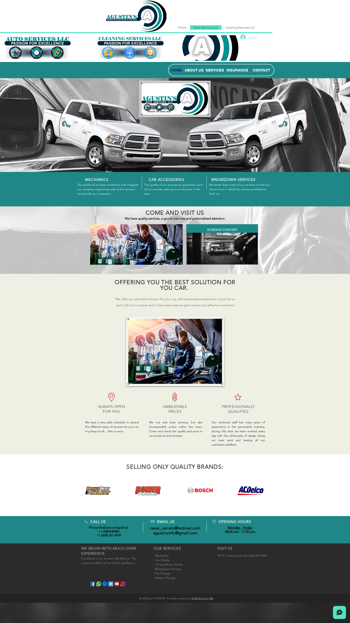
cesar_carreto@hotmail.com (175, 528)
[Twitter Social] (110, 583)
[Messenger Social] (104, 583)
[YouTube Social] (116, 583)
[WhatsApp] (98, 583)
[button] (136, 244)
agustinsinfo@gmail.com (175, 532)
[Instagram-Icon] (123, 583)
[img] (99, 491)
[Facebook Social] (92, 583)
